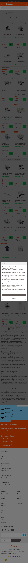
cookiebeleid (21, 290)
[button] (14, 295)
